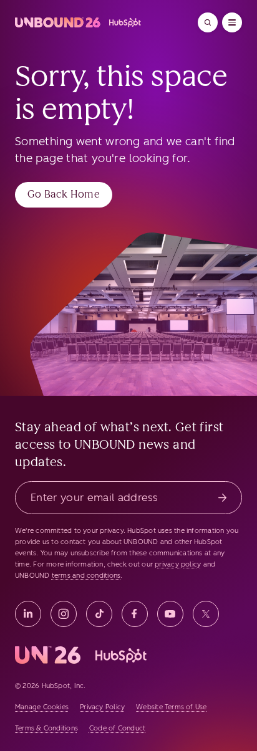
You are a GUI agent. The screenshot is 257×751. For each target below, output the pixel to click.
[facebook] (135, 614)
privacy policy (178, 564)
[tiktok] (99, 614)
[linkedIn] (28, 614)
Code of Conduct (117, 728)
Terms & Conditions (46, 728)
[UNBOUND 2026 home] (78, 22)
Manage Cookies (42, 707)
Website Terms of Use (171, 707)
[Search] (208, 22)
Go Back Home (63, 194)
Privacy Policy (102, 707)
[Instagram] (64, 614)
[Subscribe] (222, 498)
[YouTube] (170, 614)
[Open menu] (232, 22)
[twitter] (206, 614)
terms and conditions (86, 576)
